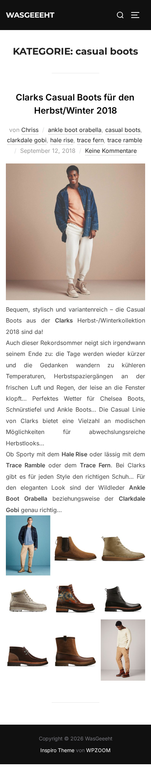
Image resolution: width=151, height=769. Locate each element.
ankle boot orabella (75, 129)
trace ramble (124, 140)
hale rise (61, 140)
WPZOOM (98, 750)
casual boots (122, 129)
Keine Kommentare (111, 150)
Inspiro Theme (57, 750)
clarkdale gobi (27, 140)
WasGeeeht (30, 15)
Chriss (29, 129)
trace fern (90, 140)
